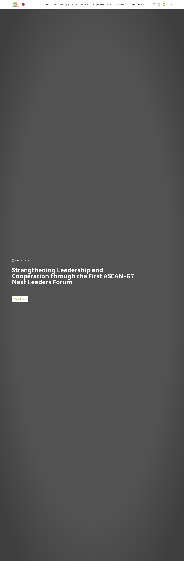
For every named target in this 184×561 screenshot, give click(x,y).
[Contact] (159, 4)
